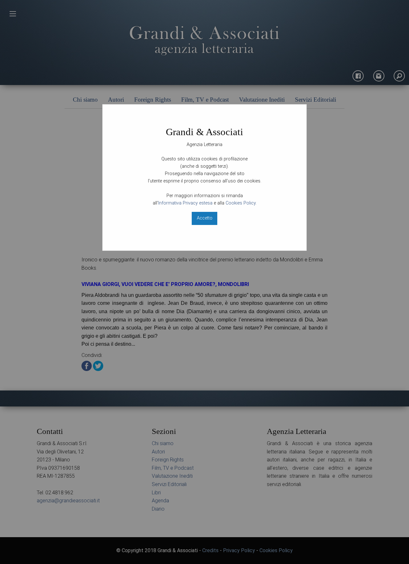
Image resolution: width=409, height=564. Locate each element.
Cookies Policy (241, 203)
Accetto (204, 218)
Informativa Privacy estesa (185, 203)
